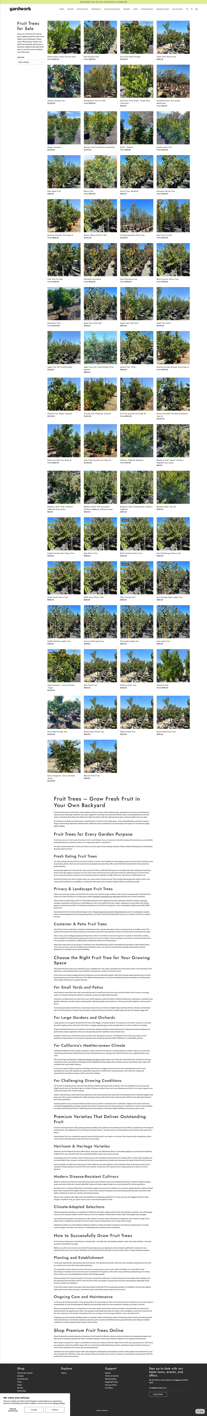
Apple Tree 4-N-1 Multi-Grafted (59, 367)
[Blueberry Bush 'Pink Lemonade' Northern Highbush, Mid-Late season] (100, 487)
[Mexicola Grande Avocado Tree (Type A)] (173, 347)
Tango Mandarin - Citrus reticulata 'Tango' (61, 686)
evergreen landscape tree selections (106, 897)
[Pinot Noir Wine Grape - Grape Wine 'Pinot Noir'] (136, 81)
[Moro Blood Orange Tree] (64, 712)
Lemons (144, 901)
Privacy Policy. (59, 1403)
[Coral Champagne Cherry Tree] (173, 533)
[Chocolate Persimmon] (100, 259)
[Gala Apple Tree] (64, 171)
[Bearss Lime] (100, 171)
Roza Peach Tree (90, 685)
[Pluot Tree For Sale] (173, 215)
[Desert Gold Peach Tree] (173, 712)
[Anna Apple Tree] (173, 621)
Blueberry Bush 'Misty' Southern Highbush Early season (60, 508)
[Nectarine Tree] (173, 665)
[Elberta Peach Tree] (136, 712)
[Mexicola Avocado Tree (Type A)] (64, 215)
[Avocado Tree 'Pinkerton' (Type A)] (100, 394)
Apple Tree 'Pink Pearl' (129, 323)
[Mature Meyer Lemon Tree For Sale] (64, 37)
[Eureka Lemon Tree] (173, 127)
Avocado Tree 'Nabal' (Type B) (59, 413)
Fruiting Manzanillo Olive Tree (132, 235)
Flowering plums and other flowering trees (110, 912)
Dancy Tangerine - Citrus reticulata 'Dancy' (61, 776)
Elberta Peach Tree (127, 732)
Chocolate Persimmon (92, 279)
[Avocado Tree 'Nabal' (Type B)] (64, 394)
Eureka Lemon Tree (164, 147)
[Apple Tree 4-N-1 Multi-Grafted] (64, 347)
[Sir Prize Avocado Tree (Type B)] (136, 394)
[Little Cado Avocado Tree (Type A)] (100, 440)
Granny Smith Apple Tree (94, 641)
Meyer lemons (75, 936)
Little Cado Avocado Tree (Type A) (97, 460)
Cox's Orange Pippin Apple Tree (170, 597)
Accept (34, 1410)
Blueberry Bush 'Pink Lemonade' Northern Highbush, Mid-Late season (98, 508)
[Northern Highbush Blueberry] (136, 440)
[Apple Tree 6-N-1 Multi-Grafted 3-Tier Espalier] (100, 347)
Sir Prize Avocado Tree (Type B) (133, 413)
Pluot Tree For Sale (164, 235)
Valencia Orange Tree (56, 100)
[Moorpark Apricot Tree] (173, 171)
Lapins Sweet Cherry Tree (57, 597)
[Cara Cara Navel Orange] (136, 37)
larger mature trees (99, 1025)
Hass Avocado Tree (91, 56)
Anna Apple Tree (163, 641)
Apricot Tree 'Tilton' (128, 367)
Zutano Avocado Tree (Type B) (59, 460)
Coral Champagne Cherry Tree (169, 553)
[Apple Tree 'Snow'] (173, 303)
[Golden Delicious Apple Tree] (64, 621)
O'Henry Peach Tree (128, 685)
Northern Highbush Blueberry (132, 460)
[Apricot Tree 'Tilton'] (136, 347)
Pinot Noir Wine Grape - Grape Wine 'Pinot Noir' (135, 101)
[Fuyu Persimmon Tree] (136, 259)
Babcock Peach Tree (92, 775)
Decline (55, 1410)
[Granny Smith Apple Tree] (100, 621)
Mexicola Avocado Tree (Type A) (60, 235)
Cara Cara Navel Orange (130, 56)
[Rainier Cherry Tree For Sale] (100, 215)
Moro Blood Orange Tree (57, 732)
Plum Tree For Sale (55, 279)
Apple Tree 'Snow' (164, 323)
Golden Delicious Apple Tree (58, 641)
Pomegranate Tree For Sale (95, 100)
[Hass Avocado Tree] (100, 37)
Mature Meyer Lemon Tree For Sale (61, 56)
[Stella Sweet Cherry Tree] (100, 577)
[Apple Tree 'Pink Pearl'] (136, 303)
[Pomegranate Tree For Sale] (100, 81)
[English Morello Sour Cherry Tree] (64, 533)
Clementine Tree (53, 323)
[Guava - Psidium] (136, 127)
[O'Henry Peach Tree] (136, 665)
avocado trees (67, 1106)
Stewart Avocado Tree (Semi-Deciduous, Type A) (172, 414)
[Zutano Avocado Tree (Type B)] (64, 440)
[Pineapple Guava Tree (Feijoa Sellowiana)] (173, 81)
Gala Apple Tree (54, 191)
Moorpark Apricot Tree (166, 191)
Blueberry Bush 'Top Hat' (166, 507)
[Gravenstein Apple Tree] (136, 621)
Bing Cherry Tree (90, 553)
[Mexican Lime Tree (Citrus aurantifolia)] (100, 127)
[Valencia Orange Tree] (64, 81)
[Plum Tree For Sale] (64, 259)
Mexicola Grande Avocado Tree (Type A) (173, 367)
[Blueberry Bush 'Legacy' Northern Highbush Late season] (173, 440)
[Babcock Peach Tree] (100, 756)
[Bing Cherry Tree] (100, 533)
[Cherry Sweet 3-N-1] (136, 577)
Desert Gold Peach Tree (166, 732)
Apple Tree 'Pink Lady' (93, 323)
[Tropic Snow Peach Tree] (173, 37)
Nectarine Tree (163, 685)
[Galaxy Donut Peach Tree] (100, 712)
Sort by (20, 57)
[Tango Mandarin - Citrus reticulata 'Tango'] (64, 665)
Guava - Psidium (126, 147)
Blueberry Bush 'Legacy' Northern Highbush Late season (170, 461)
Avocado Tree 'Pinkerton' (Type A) (97, 413)
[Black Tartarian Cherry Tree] (173, 259)
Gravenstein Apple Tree (129, 641)
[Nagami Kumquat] (64, 127)
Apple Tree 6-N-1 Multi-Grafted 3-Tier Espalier (99, 368)
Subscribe (158, 1394)
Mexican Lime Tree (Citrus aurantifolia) (99, 147)
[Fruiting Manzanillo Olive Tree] (136, 215)
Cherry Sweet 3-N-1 (128, 597)
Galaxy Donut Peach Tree (94, 732)
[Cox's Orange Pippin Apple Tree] (173, 577)
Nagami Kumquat (54, 147)
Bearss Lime (88, 191)
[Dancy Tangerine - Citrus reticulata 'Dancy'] (64, 756)
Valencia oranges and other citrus (91, 1059)
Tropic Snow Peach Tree (166, 56)
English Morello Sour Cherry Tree (60, 553)
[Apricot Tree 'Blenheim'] (136, 171)
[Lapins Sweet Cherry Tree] (64, 577)
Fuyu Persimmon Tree (128, 279)
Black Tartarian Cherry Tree (168, 279)
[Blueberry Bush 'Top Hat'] (173, 487)
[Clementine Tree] (64, 303)
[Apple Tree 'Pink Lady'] (100, 303)
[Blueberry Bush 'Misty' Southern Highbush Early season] (64, 487)
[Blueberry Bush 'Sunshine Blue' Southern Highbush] (136, 487)
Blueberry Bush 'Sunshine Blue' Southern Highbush (136, 508)
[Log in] (191, 9)
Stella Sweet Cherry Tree (94, 597)
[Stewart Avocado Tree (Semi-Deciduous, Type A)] (173, 394)
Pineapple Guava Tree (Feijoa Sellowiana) (168, 101)
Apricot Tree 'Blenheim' (129, 191)
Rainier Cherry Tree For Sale (95, 235)
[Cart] (196, 9)
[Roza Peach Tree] (100, 665)
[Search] (187, 9)
